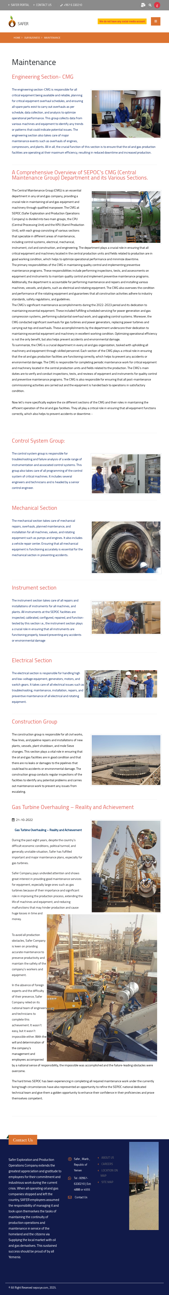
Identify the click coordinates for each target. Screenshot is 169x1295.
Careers (107, 1164)
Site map (107, 1182)
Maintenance (52, 37)
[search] (150, 5)
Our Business (32, 37)
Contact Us (43, 4)
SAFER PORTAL (19, 4)
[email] (143, 5)
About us (107, 1157)
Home (17, 37)
